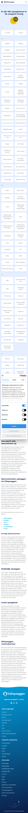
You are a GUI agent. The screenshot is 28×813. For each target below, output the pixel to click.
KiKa (3, 728)
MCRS (7, 92)
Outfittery (21, 339)
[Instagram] (16, 703)
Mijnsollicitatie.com (20, 123)
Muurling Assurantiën (20, 159)
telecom (6, 524)
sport (5, 522)
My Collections (20, 166)
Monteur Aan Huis (7, 136)
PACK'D (7, 359)
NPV (20, 216)
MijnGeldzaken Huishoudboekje (21, 115)
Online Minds (7, 303)
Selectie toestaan (14, 431)
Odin (7, 288)
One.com (20, 296)
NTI (21, 249)
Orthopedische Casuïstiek (20, 332)
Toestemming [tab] (5, 379)
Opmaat (20, 318)
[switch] (24, 410)
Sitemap (4, 795)
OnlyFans (20, 311)
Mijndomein (7, 115)
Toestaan (14, 426)
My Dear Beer (7, 173)
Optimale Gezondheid (7, 332)
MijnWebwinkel (7, 129)
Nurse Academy (20, 262)
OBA (7, 280)
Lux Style (7, 32)
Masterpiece (7, 76)
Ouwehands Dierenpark (7, 347)
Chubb (4, 736)
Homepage (5, 763)
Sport (3, 751)
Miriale (21, 129)
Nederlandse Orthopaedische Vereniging (7, 216)
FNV (3, 725)
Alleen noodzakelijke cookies (14, 436)
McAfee (20, 84)
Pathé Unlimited (7, 373)
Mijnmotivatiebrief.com (7, 123)
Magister (7, 50)
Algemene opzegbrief (11, 699)
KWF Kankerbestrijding (9, 733)
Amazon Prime (6, 731)
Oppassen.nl (20, 325)
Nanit (7, 190)
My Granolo (20, 173)
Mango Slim (7, 63)
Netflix (4, 717)
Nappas (7, 197)
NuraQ (7, 262)
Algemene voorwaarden (9, 785)
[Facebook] (11, 703)
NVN (20, 268)
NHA (7, 243)
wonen (6, 528)
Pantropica (20, 359)
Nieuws (4, 782)
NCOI (7, 207)
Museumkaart (7, 159)
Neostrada (7, 236)
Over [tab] (23, 379)
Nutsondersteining (7, 268)
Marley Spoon (21, 69)
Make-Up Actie (20, 50)
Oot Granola (7, 318)
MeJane (7, 108)
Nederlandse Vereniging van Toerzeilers (20, 226)
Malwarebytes (20, 56)
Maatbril (7, 43)
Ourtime (4, 723)
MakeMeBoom (7, 56)
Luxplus (20, 32)
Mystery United (20, 179)
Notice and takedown (8, 793)
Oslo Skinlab (7, 339)
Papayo (7, 365)
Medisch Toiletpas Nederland (20, 91)
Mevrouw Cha (21, 108)
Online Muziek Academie (20, 303)
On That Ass (7, 296)
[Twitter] (14, 703)
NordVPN (7, 249)
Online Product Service (7, 311)
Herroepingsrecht (7, 790)
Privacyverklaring (7, 787)
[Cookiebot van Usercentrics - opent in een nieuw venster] (20, 376)
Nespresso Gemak (20, 235)
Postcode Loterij (6, 715)
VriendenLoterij (6, 720)
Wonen (4, 756)
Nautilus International (20, 197)
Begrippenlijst (6, 771)
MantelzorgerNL (20, 63)
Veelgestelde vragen (8, 768)
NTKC (7, 256)
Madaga (20, 43)
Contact (21, 699)
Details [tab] (14, 379)
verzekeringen (8, 526)
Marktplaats (7, 69)
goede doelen (8, 518)
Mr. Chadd (21, 144)
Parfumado (20, 365)
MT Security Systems (7, 151)
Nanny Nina (20, 190)
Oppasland (7, 325)
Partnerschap (7, 166)
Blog (3, 779)
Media (3, 748)
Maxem (7, 84)
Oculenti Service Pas (21, 280)
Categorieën (5, 766)
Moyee (7, 144)
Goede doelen (6, 743)
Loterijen (4, 746)
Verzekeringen (6, 754)
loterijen (6, 520)
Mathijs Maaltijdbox (20, 76)
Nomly (21, 243)
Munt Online (20, 151)
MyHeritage (7, 179)
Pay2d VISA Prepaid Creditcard (20, 373)
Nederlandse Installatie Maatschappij (21, 206)
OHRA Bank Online (20, 288)
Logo (3, 776)
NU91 (20, 256)
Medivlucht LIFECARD (20, 101)
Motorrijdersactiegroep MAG (20, 136)
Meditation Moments (7, 101)
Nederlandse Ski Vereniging (7, 226)
